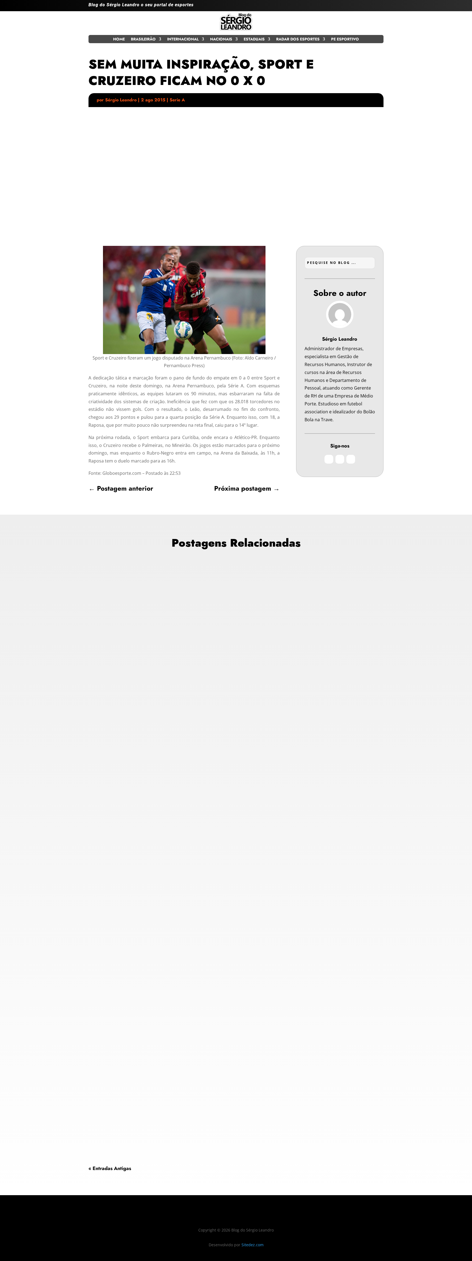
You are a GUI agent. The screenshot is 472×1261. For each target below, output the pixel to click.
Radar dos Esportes (298, 39)
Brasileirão (143, 39)
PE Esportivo (345, 39)
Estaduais (254, 39)
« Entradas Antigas (109, 1168)
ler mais (101, 778)
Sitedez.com (252, 1244)
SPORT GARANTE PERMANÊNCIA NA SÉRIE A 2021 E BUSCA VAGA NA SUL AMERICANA (199, 1096)
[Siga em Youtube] (379, 7)
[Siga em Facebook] (368, 7)
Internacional (183, 39)
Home (119, 39)
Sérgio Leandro (121, 100)
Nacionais (221, 39)
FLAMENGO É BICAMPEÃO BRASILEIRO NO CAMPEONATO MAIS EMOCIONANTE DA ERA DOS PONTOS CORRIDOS (231, 736)
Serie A (177, 100)
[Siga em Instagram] (357, 7)
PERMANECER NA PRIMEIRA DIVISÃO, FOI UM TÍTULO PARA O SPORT (177, 1011)
